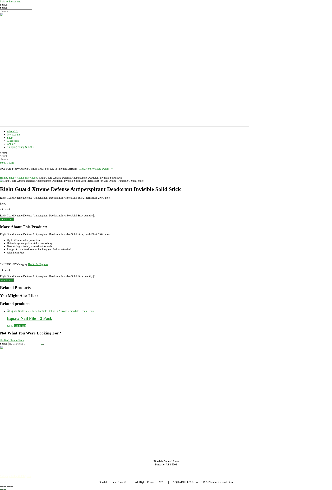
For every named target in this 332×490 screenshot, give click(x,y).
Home (3, 177)
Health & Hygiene (27, 177)
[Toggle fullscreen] (4, 486)
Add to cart (6, 219)
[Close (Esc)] (11, 486)
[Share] (8, 486)
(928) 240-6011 (166, 470)
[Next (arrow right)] (4, 489)
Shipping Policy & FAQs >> (15, 476)
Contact (11, 143)
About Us (12, 131)
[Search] (42, 344)
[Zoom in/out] (1, 486)
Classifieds (13, 140)
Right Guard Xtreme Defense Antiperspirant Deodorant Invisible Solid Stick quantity (46, 215)
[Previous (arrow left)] (1, 489)
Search (3, 4)
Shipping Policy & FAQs (20, 147)
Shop (10, 137)
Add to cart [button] (20, 325)
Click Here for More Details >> (96, 168)
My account (13, 134)
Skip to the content (10, 1)
